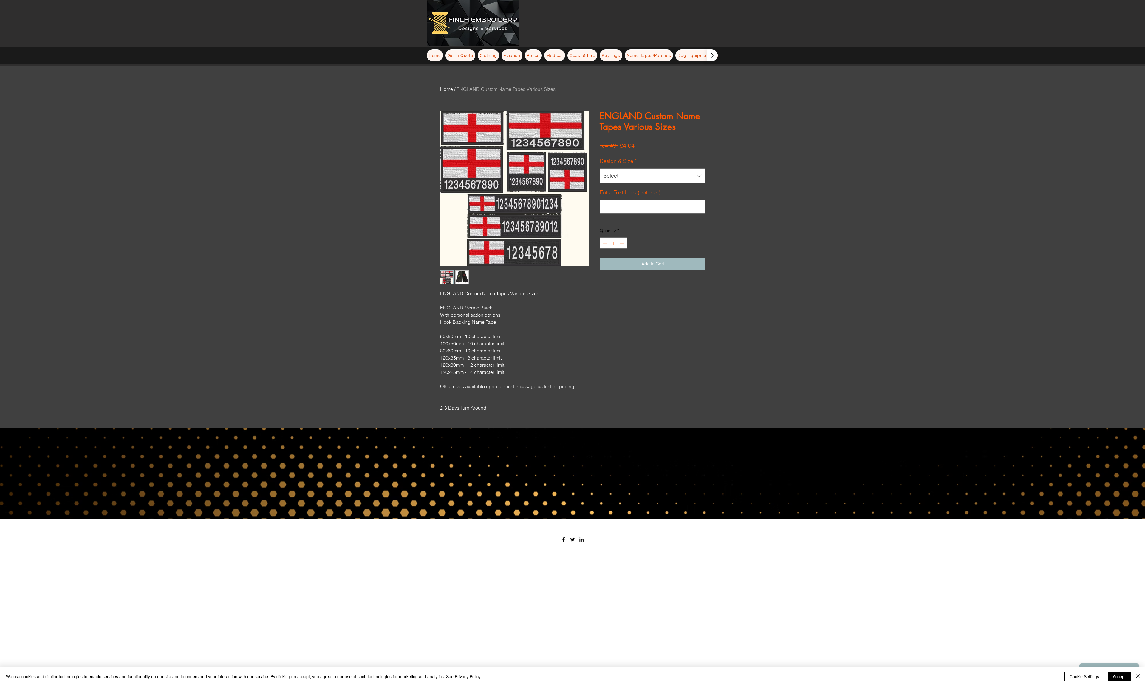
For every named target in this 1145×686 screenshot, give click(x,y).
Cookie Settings (1084, 676)
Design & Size (618, 161)
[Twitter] (572, 539)
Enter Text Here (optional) (630, 192)
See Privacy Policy (463, 676)
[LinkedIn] (581, 539)
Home (446, 89)
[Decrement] (605, 243)
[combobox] (652, 175)
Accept (1119, 676)
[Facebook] (564, 539)
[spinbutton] (613, 243)
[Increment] (622, 243)
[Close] (1137, 676)
